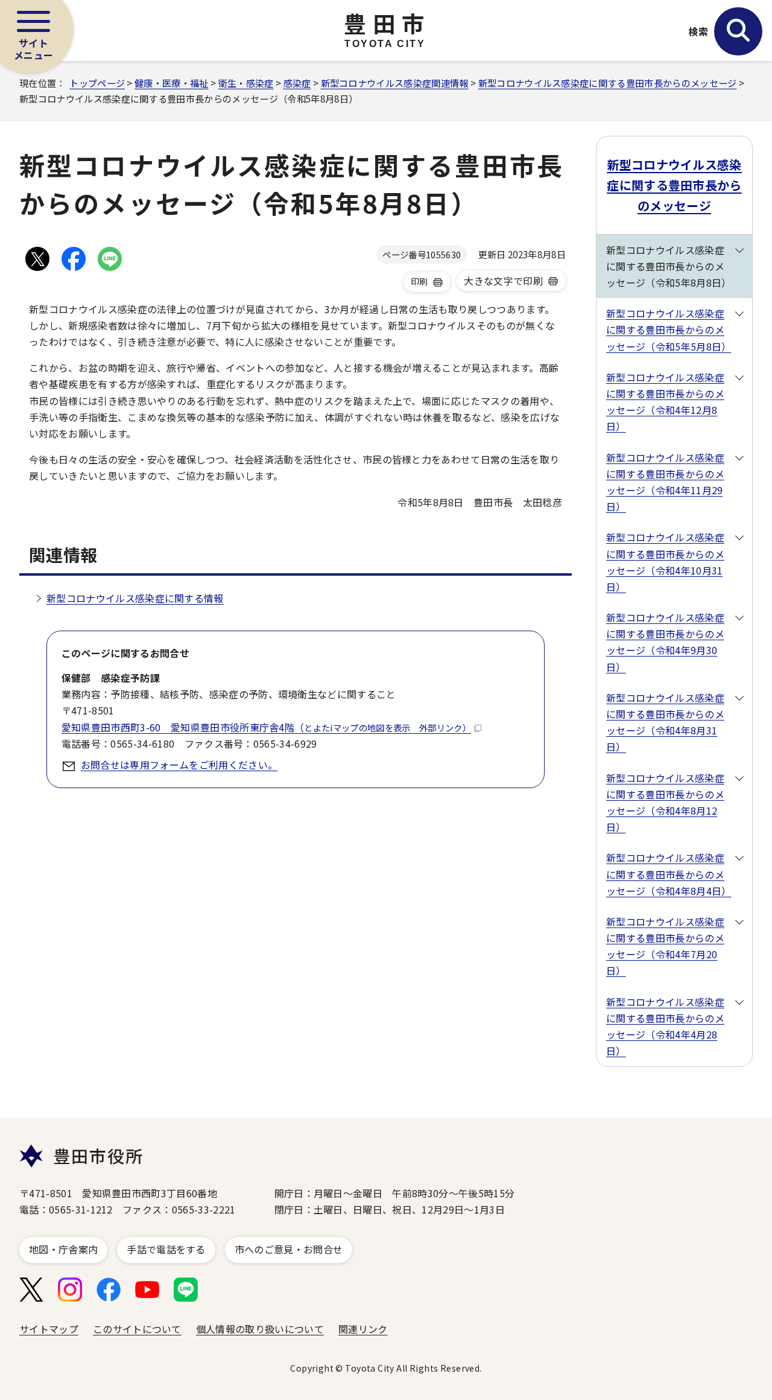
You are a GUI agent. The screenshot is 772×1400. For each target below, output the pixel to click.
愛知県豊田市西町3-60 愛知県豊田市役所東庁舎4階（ (266, 727)
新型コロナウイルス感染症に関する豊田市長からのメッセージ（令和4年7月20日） (665, 946)
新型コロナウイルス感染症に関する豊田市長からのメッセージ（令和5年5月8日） (668, 329)
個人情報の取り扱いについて (260, 1329)
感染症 (297, 82)
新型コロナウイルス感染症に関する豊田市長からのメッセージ (607, 82)
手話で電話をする (166, 1249)
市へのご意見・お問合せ (289, 1249)
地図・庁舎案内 (63, 1249)
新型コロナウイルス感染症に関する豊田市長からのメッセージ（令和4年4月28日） (665, 1026)
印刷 (419, 281)
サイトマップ (48, 1329)
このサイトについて (137, 1329)
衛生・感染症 (246, 82)
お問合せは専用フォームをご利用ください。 (179, 764)
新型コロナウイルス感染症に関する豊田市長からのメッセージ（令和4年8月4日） (668, 873)
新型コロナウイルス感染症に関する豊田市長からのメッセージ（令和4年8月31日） (665, 722)
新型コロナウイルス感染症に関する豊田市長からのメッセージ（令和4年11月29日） (665, 482)
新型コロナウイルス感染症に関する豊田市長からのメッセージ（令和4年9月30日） (665, 642)
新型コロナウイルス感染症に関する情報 (135, 598)
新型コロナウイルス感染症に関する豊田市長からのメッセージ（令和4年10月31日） (665, 562)
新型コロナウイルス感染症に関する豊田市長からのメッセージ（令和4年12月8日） (665, 402)
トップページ (97, 82)
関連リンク (363, 1329)
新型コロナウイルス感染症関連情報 (395, 82)
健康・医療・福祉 (171, 82)
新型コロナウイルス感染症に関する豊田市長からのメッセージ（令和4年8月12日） (665, 803)
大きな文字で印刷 (503, 280)
